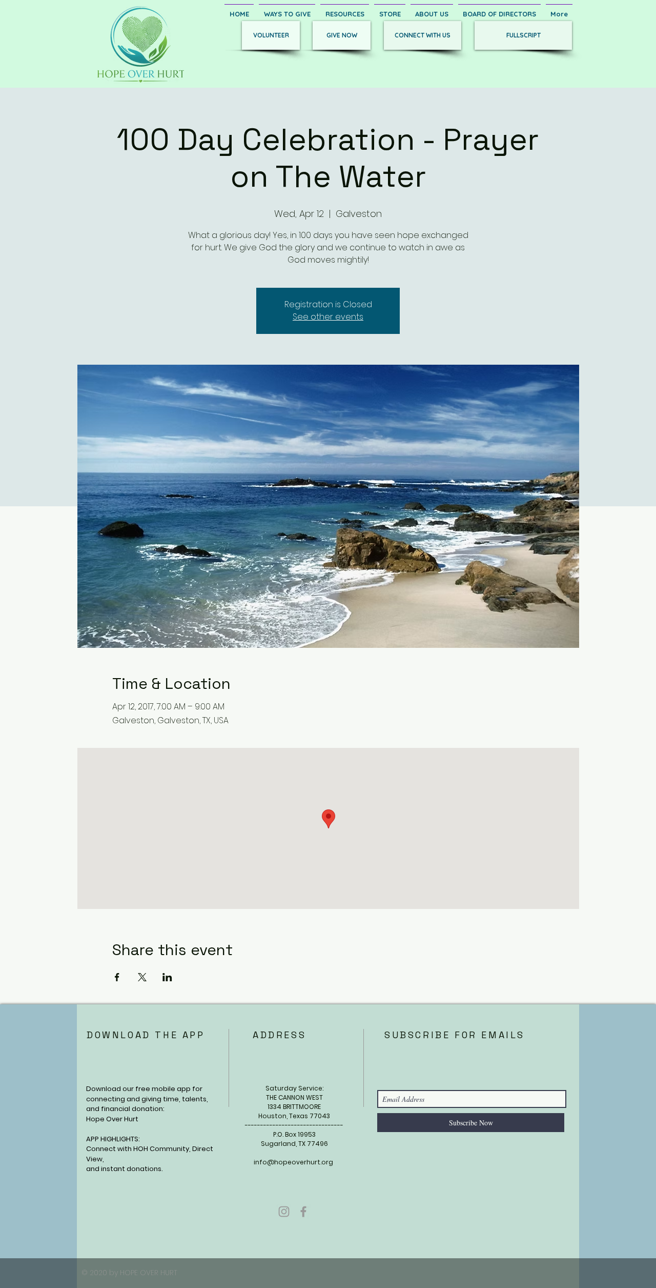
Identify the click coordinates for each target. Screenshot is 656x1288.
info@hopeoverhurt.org (293, 1162)
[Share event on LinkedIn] (167, 977)
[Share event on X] (142, 977)
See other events (328, 317)
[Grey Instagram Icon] (284, 1211)
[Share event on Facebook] (117, 977)
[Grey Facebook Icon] (303, 1211)
